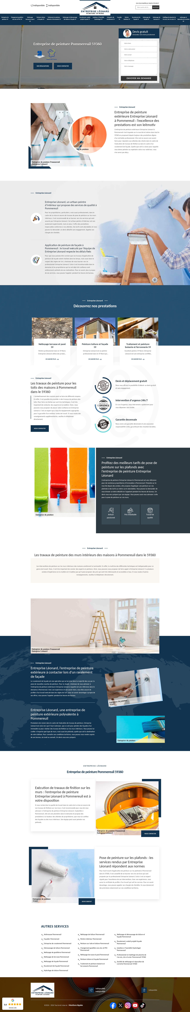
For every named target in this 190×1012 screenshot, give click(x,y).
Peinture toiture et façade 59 (41, 18)
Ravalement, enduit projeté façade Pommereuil (129, 943)
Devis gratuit (87, 901)
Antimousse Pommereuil (52, 934)
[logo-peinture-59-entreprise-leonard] (95, 7)
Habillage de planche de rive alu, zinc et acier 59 (169, 18)
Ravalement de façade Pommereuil (56, 966)
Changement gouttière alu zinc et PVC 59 (17, 18)
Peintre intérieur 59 (127, 18)
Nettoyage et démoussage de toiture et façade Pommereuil (131, 936)
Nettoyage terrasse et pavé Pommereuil (94, 955)
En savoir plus (51, 359)
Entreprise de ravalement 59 (111, 18)
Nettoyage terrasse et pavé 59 (30, 19)
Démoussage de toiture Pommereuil (57, 948)
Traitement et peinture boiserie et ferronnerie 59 (54, 18)
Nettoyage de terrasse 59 (156, 18)
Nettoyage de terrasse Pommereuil (56, 957)
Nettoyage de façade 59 (146, 18)
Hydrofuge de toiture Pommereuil (56, 970)
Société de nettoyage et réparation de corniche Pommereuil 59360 (130, 963)
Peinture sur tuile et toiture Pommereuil (94, 943)
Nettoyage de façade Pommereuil (56, 961)
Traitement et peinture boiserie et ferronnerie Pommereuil (92, 965)
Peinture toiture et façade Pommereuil (94, 959)
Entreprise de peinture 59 (5, 18)
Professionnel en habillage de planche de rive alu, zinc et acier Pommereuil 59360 (131, 956)
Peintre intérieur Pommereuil (90, 939)
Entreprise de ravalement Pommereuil (57, 943)
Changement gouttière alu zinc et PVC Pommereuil (94, 949)
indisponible (39, 6)
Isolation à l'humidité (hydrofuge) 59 (98, 18)
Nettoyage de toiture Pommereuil (92, 934)
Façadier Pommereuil (51, 939)
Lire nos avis (12, 1007)
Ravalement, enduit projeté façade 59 (85, 18)
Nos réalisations (43, 66)
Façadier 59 (119, 18)
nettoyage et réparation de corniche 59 (183, 19)
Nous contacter (63, 66)
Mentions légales (76, 1005)
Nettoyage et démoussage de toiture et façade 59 (70, 18)
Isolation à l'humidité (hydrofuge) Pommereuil (129, 949)
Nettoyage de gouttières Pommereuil (57, 952)
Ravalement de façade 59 (136, 18)
